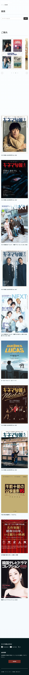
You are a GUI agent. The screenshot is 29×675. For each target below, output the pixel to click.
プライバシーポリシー (8, 671)
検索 (26, 18)
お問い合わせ (18, 671)
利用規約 (13, 671)
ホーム (2, 4)
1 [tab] (11, 73)
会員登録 (14, 661)
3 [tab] (15, 73)
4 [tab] (17, 73)
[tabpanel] (12, 54)
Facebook (5, 647)
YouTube (14, 647)
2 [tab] (13, 73)
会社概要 (2, 671)
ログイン (21, 2)
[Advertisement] (14, 99)
